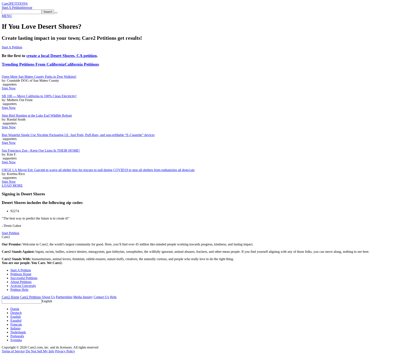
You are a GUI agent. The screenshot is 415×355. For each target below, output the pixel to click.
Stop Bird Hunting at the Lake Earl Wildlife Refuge (37, 115)
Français (16, 324)
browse (27, 7)
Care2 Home (10, 297)
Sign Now (9, 88)
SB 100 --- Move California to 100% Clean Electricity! (39, 96)
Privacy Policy (65, 351)
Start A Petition (12, 7)
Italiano (15, 328)
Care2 (6, 3)
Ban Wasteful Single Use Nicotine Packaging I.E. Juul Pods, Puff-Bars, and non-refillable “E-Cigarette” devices (78, 135)
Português (17, 336)
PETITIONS (19, 3)
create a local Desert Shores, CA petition (61, 55)
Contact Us (101, 297)
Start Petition (10, 233)
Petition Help (19, 289)
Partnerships (64, 297)
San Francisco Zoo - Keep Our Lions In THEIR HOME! (41, 150)
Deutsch (16, 313)
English (47, 301)
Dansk (14, 309)
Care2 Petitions (30, 297)
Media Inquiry (83, 297)
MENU (7, 16)
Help (113, 297)
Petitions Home (20, 274)
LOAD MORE (12, 185)
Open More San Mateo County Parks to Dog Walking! (39, 76)
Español (15, 320)
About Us (48, 297)
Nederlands (18, 332)
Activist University (23, 286)
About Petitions (21, 282)
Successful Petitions (23, 278)
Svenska (16, 340)
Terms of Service (13, 351)
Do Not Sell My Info (40, 351)
